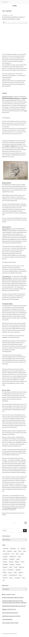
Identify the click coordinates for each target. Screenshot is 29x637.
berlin (4, 551)
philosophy (18, 569)
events (19, 556)
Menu (15, 5)
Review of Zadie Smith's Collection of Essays (12, 597)
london (10, 567)
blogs (15, 551)
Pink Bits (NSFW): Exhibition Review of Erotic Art (13, 606)
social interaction (13, 575)
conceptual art (6, 554)
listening (18, 564)
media (15, 567)
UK (3, 580)
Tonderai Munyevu (6, 276)
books (19, 551)
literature (5, 567)
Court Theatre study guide (10, 508)
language (12, 564)
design (22, 554)
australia (23, 548)
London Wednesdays (7, 619)
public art (21, 572)
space (20, 575)
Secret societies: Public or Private (10, 622)
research (5, 575)
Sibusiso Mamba (6, 228)
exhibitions (12, 559)
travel (23, 577)
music (4, 569)
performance (11, 569)
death (17, 554)
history (22, 562)
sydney (11, 577)
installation (5, 564)
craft (13, 554)
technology (17, 577)
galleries (17, 562)
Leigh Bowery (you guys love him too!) (11, 616)
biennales (9, 551)
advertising (5, 548)
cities (24, 551)
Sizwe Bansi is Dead (7, 96)
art (18, 548)
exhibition (5, 559)
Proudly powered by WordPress (9, 633)
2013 (25, 110)
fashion (18, 559)
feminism (5, 562)
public (15, 572)
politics (4, 572)
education (5, 556)
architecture (13, 548)
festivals (11, 562)
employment (13, 556)
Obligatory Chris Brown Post (9, 609)
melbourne (21, 567)
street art (5, 577)
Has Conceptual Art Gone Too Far (10, 612)
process (10, 572)
